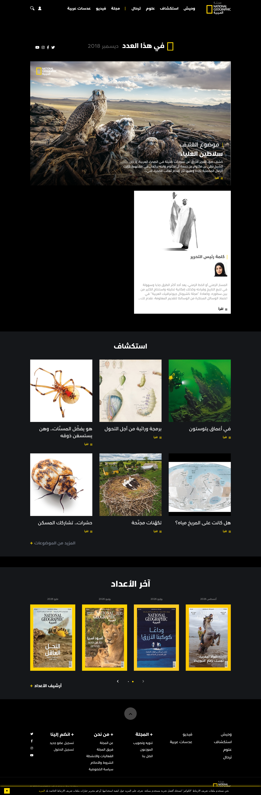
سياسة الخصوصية (101, 769)
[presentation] (143, 681)
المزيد (42, 790)
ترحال (136, 8)
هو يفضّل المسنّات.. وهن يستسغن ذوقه (65, 432)
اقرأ (217, 178)
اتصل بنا (147, 756)
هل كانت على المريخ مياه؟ (203, 523)
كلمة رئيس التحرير (207, 256)
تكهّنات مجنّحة (147, 523)
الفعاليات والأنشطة (99, 756)
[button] (132, 682)
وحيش (189, 8)
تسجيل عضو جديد (62, 743)
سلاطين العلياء (202, 154)
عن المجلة (106, 743)
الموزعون (146, 749)
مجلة (115, 8)
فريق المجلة (105, 749)
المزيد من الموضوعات (54, 543)
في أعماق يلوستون (210, 429)
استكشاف (169, 8)
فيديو (101, 8)
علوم (150, 8)
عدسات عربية (79, 8)
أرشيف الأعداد (48, 686)
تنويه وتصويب (143, 743)
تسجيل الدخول (64, 749)
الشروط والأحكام (102, 762)
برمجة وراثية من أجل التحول (133, 429)
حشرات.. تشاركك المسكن (65, 523)
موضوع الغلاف (199, 144)
